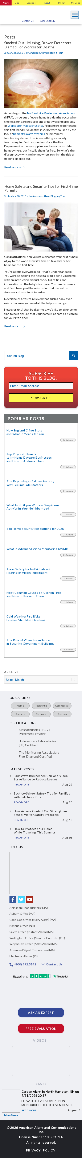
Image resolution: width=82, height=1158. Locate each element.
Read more (13, 167)
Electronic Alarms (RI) (23, 956)
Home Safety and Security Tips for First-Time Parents (41, 188)
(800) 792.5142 (47, 20)
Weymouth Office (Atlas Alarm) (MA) (33, 944)
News (6, 2)
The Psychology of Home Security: (31, 483)
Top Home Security (35, 528)
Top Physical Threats (29, 458)
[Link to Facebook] (12, 899)
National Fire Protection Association (51, 113)
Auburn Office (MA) (22, 913)
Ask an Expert (41, 1012)
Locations (31, 2)
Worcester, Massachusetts (25, 125)
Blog (17, 2)
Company (41, 714)
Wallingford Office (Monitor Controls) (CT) (37, 938)
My (75, 2)
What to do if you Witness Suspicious (33, 506)
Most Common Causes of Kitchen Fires (34, 594)
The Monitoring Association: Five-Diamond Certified (39, 755)
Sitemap (62, 714)
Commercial (62, 705)
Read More (28, 1110)
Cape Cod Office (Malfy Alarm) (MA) (32, 919)
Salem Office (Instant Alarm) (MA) (31, 932)
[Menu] (75, 13)
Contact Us (28, 20)
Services (20, 714)
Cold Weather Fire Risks (26, 618)
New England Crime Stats (25, 432)
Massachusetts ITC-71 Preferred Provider (34, 732)
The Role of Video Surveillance (30, 642)
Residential (41, 705)
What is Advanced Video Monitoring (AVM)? (37, 549)
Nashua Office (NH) (22, 926)
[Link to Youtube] (29, 899)
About (47, 2)
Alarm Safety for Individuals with (29, 570)
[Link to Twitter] (21, 899)
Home (20, 705)
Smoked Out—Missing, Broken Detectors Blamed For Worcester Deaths (37, 44)
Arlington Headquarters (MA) (28, 907)
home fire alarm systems (29, 134)
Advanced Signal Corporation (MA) (32, 950)
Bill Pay (61, 2)
